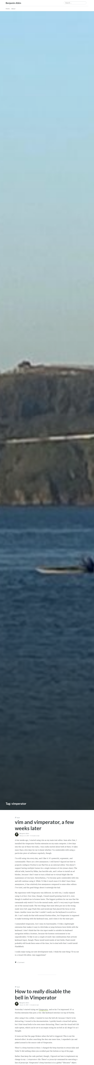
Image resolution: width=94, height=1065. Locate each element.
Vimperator (43, 1010)
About (13, 9)
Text (18, 817)
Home (8, 9)
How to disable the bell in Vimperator (43, 994)
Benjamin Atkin (13, 3)
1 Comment (20, 962)
